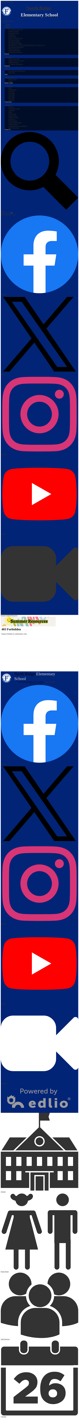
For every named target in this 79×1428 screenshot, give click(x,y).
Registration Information (15, 47)
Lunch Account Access (15, 38)
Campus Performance (15, 122)
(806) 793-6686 (49, 682)
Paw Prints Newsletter (15, 43)
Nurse (10, 112)
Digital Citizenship (14, 42)
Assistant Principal (14, 108)
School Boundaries (14, 50)
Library (10, 81)
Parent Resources (13, 33)
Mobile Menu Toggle (7, 21)
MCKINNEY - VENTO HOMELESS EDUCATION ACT (26, 45)
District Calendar (13, 31)
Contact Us (11, 119)
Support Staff (12, 115)
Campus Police (13, 124)
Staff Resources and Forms (16, 71)
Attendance (11, 35)
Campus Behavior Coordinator (17, 126)
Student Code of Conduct (16, 61)
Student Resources (14, 59)
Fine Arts (11, 100)
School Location (13, 117)
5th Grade (11, 98)
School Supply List (14, 49)
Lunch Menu (12, 36)
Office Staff (12, 114)
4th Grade (11, 96)
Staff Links (11, 73)
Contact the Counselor (15, 52)
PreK (10, 88)
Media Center (12, 79)
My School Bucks (13, 40)
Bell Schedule (12, 121)
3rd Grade (11, 95)
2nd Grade (11, 93)
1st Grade (11, 91)
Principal (11, 107)
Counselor (11, 110)
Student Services (13, 62)
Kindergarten (12, 90)
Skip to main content (7, 1)
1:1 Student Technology (15, 29)
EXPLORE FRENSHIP (8, 214)
